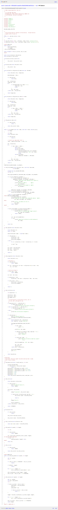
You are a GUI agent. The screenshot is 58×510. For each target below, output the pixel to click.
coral (2, 5)
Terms (13, 508)
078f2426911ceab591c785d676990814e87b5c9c (22, 5)
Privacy (10, 508)
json (56, 508)
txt (53, 508)
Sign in (55, 1)
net (37, 5)
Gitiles (7, 508)
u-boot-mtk (7, 5)
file (24, 8)
